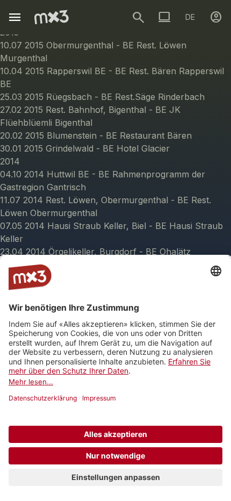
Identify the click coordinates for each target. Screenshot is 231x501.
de (190, 17)
